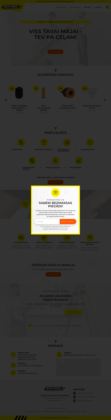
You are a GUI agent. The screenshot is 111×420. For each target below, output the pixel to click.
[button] (66, 192)
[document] (55, 210)
